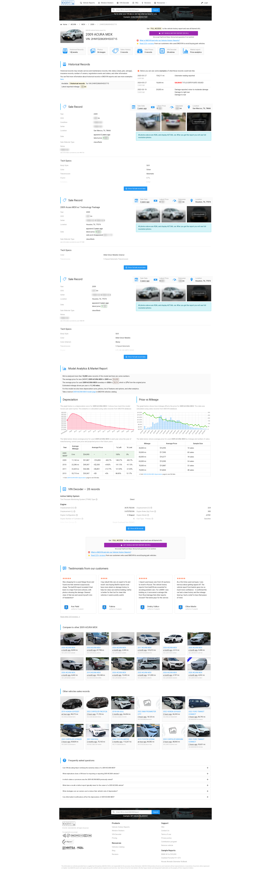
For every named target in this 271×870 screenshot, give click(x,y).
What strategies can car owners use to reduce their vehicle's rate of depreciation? (90, 791)
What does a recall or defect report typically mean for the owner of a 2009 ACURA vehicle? (93, 785)
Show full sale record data (136, 188)
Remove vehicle (167, 845)
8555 (106, 138)
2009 (92, 24)
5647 (177, 108)
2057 (88, 216)
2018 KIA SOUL (118, 712)
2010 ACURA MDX (94, 673)
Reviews (147, 3)
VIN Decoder (124, 3)
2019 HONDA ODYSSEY (70, 712)
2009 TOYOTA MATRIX (120, 739)
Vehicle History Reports (121, 827)
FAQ (136, 3)
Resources (161, 3)
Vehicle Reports (89, 3)
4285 (95, 118)
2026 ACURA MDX (68, 648)
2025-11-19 (107, 235)
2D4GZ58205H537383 (139, 17)
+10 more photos (199, 121)
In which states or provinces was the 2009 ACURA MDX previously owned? (88, 779)
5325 (98, 232)
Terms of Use (124, 868)
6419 (94, 291)
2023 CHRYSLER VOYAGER (72, 739)
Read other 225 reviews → (70, 617)
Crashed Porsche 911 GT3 (171, 858)
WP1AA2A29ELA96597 (139, 816)
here (62, 79)
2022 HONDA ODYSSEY (172, 712)
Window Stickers (107, 3)
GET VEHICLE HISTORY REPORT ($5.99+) (175, 33)
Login (205, 3)
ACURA (73, 24)
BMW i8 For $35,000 (168, 854)
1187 (104, 306)
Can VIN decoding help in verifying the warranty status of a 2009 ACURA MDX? (89, 768)
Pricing (114, 838)
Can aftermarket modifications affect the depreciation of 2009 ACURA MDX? (89, 797)
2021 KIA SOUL (92, 739)
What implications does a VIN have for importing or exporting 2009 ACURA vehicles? (91, 774)
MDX (83, 24)
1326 (180, 281)
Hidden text (98, 122)
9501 (180, 202)
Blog (113, 851)
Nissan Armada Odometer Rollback (174, 862)
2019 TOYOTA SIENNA (146, 739)
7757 (162, 202)
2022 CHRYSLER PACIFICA (97, 712)
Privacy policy (166, 838)
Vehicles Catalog (118, 847)
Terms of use (166, 834)
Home (65, 24)
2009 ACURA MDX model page (84, 392)
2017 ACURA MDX (144, 648)
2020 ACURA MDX (94, 648)
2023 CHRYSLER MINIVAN (173, 739)
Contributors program (169, 842)
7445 (160, 108)
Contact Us (165, 831)
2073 (162, 281)
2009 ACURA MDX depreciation (76, 477)
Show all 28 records (136, 528)
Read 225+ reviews (147, 44)
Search (155, 10)
